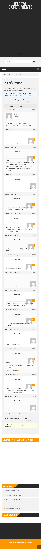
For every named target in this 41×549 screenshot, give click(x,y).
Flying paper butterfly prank (13, 495)
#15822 (34, 349)
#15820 (34, 309)
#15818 (34, 272)
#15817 (34, 255)
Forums (10, 88)
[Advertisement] (20, 31)
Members (19, 543)
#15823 (34, 374)
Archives (27, 88)
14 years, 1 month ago (16, 95)
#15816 (34, 235)
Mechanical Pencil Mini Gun (13, 499)
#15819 (34, 290)
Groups (14, 543)
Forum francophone (18, 88)
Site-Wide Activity (27, 543)
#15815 (34, 213)
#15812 (34, 147)
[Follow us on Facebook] (19, 54)
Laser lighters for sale (12, 504)
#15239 (34, 110)
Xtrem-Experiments (20, 6)
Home (5, 74)
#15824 (34, 396)
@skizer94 (32, 371)
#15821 (34, 329)
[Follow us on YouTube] (22, 54)
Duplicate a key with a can (13, 508)
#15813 (34, 174)
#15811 (34, 129)
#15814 (34, 194)
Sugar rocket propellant (12, 490)
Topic (10, 74)
